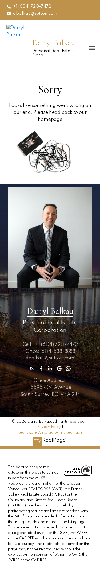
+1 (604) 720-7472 (32, 7)
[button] (28, 6)
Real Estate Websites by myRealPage (50, 432)
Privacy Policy (49, 427)
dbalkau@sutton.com (35, 13)
